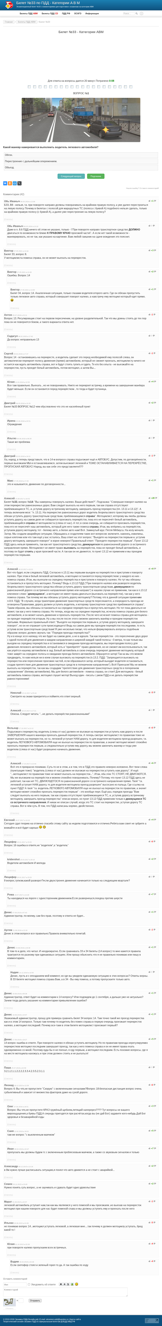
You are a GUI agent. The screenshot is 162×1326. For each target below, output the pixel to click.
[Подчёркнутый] (68, 1284)
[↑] (149, 201)
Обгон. (9, 155)
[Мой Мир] (15, 183)
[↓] (155, 201)
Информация (92, 13)
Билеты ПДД (29, 13)
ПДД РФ (66, 13)
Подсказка (95, 176)
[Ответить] (8, 219)
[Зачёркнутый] (64, 1284)
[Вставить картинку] (72, 1284)
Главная (9, 22)
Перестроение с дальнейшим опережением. (31, 161)
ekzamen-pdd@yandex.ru (57, 1319)
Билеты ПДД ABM (26, 22)
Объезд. (9, 167)
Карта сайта (75, 1319)
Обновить (9, 1308)
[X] (19, 183)
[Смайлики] (76, 1284)
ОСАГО (77, 13)
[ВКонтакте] (5, 183)
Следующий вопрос (71, 176)
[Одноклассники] (10, 183)
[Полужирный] (61, 1284)
